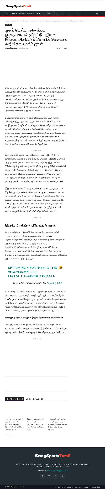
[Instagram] (49, 476)
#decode (30, 272)
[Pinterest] (19, 386)
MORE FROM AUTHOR (35, 399)
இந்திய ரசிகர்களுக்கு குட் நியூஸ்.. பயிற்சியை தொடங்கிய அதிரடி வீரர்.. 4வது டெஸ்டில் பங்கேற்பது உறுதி (35, 424)
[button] (96, 13)
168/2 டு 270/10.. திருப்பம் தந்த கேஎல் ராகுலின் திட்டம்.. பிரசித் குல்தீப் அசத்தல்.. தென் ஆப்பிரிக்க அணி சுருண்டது (14, 424)
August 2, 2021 (54, 283)
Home (7, 21)
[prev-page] (6, 434)
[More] (31, 386)
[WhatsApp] (25, 386)
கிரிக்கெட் (15, 21)
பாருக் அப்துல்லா (12, 48)
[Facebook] (7, 386)
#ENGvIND (15, 272)
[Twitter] (13, 386)
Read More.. (66, 466)
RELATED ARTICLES (15, 399)
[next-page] (10, 434)
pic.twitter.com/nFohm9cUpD (31, 276)
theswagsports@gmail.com (57, 471)
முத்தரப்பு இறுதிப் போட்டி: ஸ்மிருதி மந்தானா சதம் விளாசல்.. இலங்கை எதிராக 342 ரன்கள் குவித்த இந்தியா (57, 424)
